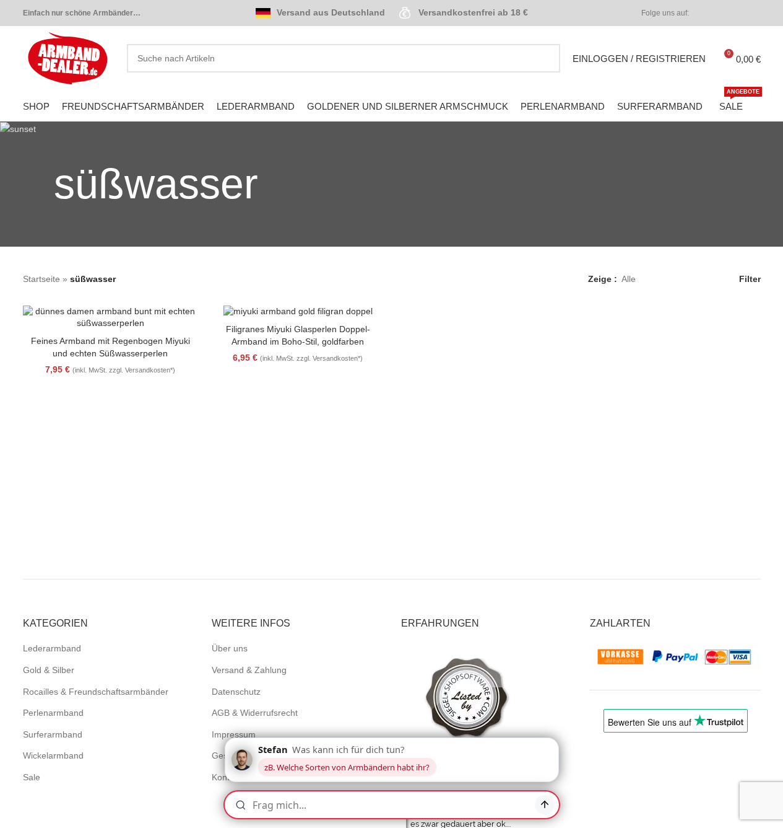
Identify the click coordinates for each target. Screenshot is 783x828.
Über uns (230, 648)
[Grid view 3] (684, 279)
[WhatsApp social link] (753, 13)
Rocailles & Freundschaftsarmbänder (95, 692)
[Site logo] (69, 58)
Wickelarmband (53, 755)
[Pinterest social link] (738, 13)
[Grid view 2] (664, 279)
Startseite (41, 279)
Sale (31, 777)
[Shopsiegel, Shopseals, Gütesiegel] (467, 697)
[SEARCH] (546, 58)
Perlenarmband (53, 713)
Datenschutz (236, 692)
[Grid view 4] (703, 279)
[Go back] (38, 184)
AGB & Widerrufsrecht (255, 713)
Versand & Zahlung (249, 670)
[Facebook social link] (708, 13)
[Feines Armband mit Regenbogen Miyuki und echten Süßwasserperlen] (110, 318)
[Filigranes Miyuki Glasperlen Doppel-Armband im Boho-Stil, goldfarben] (298, 312)
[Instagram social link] (723, 13)
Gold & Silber (48, 670)
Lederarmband (52, 648)
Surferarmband (52, 734)
